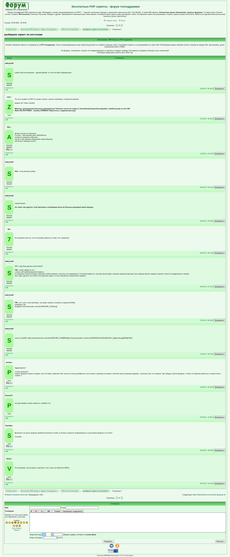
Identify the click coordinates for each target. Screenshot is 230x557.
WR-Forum (107, 555)
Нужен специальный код (16, 495)
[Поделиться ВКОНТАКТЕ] (111, 546)
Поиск (123, 21)
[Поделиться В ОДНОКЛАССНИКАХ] (117, 546)
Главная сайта (111, 21)
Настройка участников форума (210, 495)
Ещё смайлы (16, 528)
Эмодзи (17, 530)
